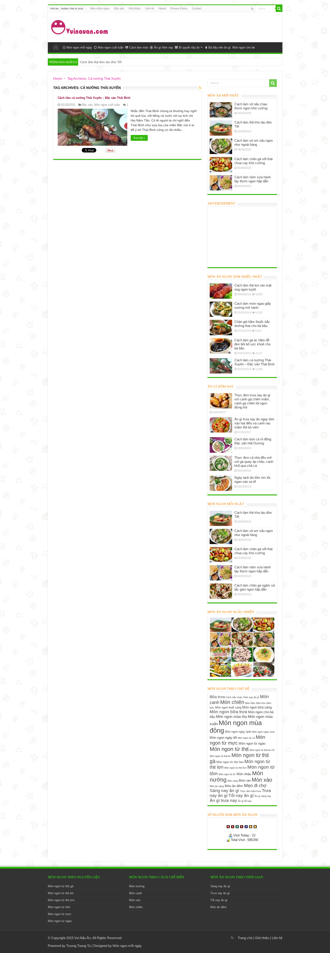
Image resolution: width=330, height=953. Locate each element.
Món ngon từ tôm (59, 907)
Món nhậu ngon (100, 8)
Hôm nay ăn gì (251, 697)
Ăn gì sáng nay (263, 796)
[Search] (279, 8)
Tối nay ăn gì (241, 795)
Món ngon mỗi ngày (79, 47)
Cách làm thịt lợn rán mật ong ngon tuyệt (252, 287)
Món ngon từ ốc (227, 774)
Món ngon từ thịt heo (230, 762)
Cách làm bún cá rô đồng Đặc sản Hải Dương (252, 441)
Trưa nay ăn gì (220, 893)
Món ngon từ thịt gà (60, 886)
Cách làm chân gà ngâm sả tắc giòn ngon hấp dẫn (254, 587)
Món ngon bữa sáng (257, 707)
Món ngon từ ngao (252, 743)
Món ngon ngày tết (223, 737)
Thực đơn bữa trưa (250, 791)
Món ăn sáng (217, 786)
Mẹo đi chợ (255, 785)
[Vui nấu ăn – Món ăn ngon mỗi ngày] (79, 26)
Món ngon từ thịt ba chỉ (262, 750)
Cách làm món (138, 47)
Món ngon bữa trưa (228, 711)
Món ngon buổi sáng (228, 707)
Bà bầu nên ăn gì (219, 47)
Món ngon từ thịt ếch (235, 767)
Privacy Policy (178, 8)
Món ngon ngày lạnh (238, 731)
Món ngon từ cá (246, 738)
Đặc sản (119, 8)
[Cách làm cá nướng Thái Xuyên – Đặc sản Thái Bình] (221, 366)
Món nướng (136, 886)
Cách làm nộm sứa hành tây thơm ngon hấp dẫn (252, 179)
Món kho (261, 703)
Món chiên (232, 702)
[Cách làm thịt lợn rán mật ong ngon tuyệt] (221, 291)
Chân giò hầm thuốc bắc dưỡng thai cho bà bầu (252, 324)
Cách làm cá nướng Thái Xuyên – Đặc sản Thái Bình (94, 97)
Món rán (245, 780)
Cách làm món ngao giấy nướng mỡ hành (252, 305)
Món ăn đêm (234, 786)
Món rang (232, 780)
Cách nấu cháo (234, 697)
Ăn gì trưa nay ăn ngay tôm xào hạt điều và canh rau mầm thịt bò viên (254, 423)
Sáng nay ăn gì (224, 790)
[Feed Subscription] (200, 88)
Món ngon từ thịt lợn (61, 900)
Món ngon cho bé (243, 47)
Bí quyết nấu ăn (189, 47)
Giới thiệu (135, 8)
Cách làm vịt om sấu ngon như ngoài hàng (253, 142)
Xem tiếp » (139, 137)
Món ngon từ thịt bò (220, 756)
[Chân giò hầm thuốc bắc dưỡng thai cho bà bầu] (221, 327)
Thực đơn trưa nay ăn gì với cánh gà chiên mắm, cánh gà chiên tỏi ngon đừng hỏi (252, 401)
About (162, 8)
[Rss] (252, 8)
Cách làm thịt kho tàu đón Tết (101, 62)
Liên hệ (149, 8)
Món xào (262, 780)
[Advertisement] (197, 27)
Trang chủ (245, 938)
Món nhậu (244, 774)
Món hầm (250, 703)
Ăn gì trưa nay (223, 800)
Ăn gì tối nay (244, 801)
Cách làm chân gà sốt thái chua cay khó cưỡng (253, 161)
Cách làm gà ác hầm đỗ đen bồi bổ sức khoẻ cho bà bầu (252, 344)
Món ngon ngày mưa (263, 731)
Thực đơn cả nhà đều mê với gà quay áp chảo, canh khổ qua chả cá (253, 462)
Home (56, 47)
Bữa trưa (217, 697)
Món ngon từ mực (237, 740)
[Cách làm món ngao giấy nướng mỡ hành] (221, 309)
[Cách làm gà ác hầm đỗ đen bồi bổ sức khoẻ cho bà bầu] (221, 345)
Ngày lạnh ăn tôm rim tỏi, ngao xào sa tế (252, 479)
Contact (196, 8)
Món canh (135, 893)
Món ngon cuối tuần (110, 47)
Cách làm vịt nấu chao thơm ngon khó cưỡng (250, 106)
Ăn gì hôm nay (163, 47)
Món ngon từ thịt (229, 749)
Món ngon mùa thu (231, 716)
